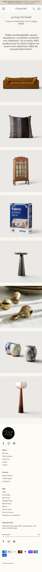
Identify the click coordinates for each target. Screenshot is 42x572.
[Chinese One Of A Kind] (21, 352)
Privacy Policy (7, 509)
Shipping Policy (7, 501)
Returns (4, 506)
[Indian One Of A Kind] (21, 307)
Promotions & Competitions (11, 515)
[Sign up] (39, 534)
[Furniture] (21, 171)
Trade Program (7, 478)
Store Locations (7, 456)
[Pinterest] (14, 443)
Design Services (7, 475)
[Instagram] (9, 443)
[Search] (33, 9)
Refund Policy (6, 503)
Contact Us (6, 459)
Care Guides (6, 495)
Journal (4, 465)
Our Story (5, 453)
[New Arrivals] (21, 126)
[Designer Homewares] (21, 216)
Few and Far (9, 563)
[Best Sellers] (21, 81)
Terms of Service (7, 512)
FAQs (4, 492)
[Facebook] (3, 443)
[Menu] (3, 8)
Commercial (6, 481)
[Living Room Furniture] (21, 262)
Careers (4, 462)
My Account (6, 498)
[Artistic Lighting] (21, 397)
